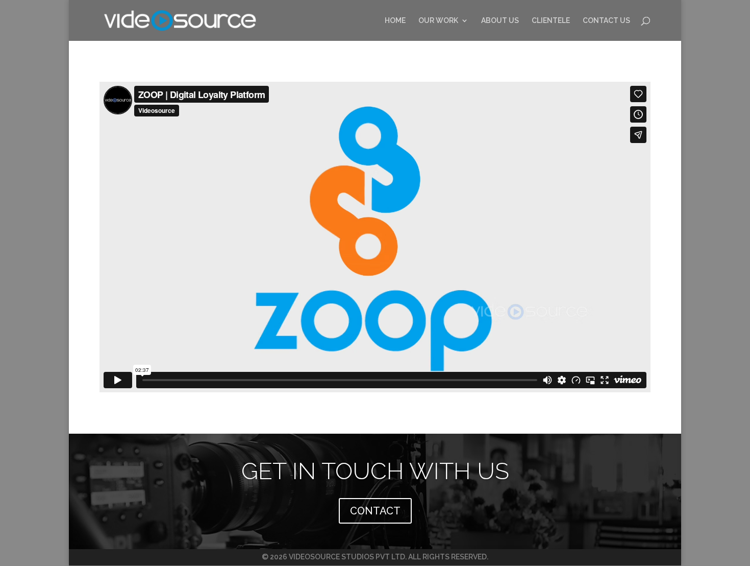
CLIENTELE (551, 21)
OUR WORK (438, 21)
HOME (395, 21)
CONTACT (375, 511)
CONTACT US (606, 21)
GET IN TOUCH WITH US (375, 471)
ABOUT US (500, 21)
